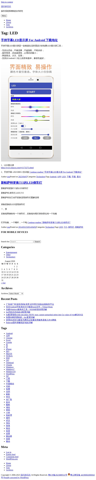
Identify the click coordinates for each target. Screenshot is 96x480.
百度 (8, 431)
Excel (8, 340)
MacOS (9, 354)
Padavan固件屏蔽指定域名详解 (19, 322)
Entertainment (11, 252)
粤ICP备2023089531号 (57, 475)
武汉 (8, 420)
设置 (8, 433)
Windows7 (10, 369)
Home (8, 20)
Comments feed (12, 457)
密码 (8, 410)
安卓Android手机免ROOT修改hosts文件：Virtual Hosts (29, 307)
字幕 (74, 177)
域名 (8, 407)
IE (7, 345)
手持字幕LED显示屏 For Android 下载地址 (29, 40)
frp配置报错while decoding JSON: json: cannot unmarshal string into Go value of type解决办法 (44, 315)
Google (9, 342)
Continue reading (56, 172)
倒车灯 (71, 227)
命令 (8, 402)
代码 (8, 386)
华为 (8, 397)
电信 (8, 428)
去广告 (9, 399)
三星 (8, 378)
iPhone (9, 349)
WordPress (10, 374)
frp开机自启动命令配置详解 (18, 312)
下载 (69, 177)
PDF (8, 358)
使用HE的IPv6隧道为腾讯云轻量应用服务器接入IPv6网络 (31, 320)
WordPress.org (12, 459)
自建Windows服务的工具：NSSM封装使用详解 (26, 309)
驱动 (8, 441)
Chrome (9, 338)
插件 (8, 418)
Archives (9, 27)
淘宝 (8, 423)
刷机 (8, 394)
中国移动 (10, 384)
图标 (8, 405)
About (8, 22)
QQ (7, 360)
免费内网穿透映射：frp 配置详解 (20, 317)
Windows (10, 367)
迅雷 (8, 439)
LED (64, 177)
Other (8, 255)
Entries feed (10, 454)
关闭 (8, 392)
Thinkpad (10, 363)
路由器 (9, 436)
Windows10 (11, 372)
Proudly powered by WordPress (16, 478)
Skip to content (7, 2)
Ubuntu (9, 365)
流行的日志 (6, 6)
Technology (41, 177)
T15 (65, 227)
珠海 (8, 426)
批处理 (9, 415)
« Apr (3, 283)
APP (59, 177)
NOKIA (9, 356)
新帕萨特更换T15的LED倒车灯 (21, 182)
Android (53, 177)
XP (7, 376)
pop (8, 177)
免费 (8, 389)
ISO (7, 351)
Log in (8, 452)
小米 (8, 412)
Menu (4, 16)
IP (7, 347)
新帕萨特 (79, 227)
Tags (8, 25)
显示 (79, 177)
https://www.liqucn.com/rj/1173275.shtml (17, 168)
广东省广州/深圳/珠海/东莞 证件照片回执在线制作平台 (30, 304)
